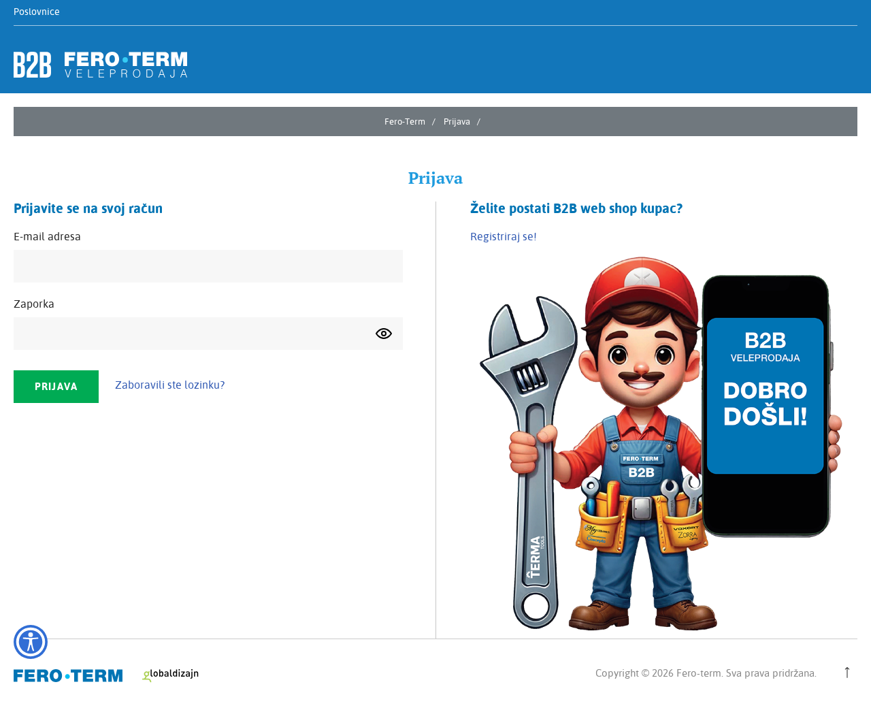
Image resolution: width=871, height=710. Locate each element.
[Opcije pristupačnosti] (31, 642)
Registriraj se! (503, 236)
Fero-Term (404, 121)
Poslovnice (37, 11)
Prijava (457, 121)
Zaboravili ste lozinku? (170, 384)
